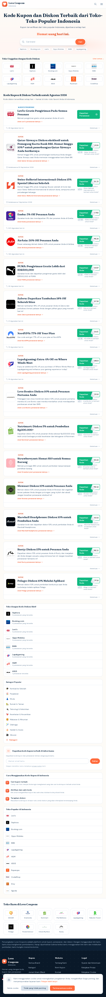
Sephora (23, 49)
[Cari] (95, 4)
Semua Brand (34, 963)
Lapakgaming (81, 49)
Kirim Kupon (60, 967)
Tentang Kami (61, 963)
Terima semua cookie (62, 988)
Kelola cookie (12, 988)
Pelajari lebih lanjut (49, 981)
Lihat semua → (98, 59)
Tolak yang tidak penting (35, 988)
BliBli (70, 49)
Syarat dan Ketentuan (91, 963)
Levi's (47, 49)
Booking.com (35, 49)
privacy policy (37, 766)
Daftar (95, 761)
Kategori (32, 967)
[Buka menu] (101, 4)
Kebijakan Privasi (88, 967)
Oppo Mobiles (58, 49)
